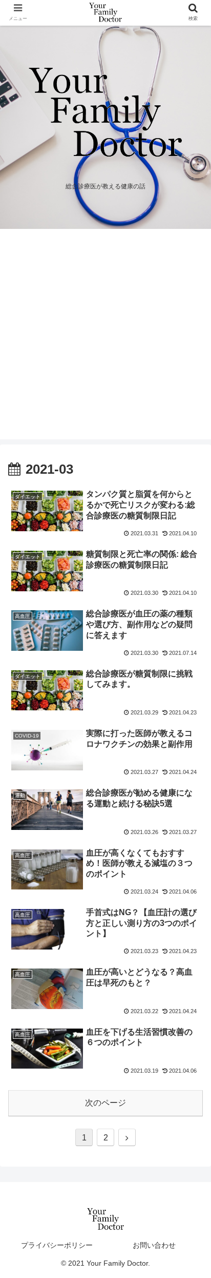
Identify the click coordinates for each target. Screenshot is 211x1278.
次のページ (105, 1102)
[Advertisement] (105, 336)
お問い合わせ (154, 1245)
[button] (190, 989)
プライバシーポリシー (57, 1245)
